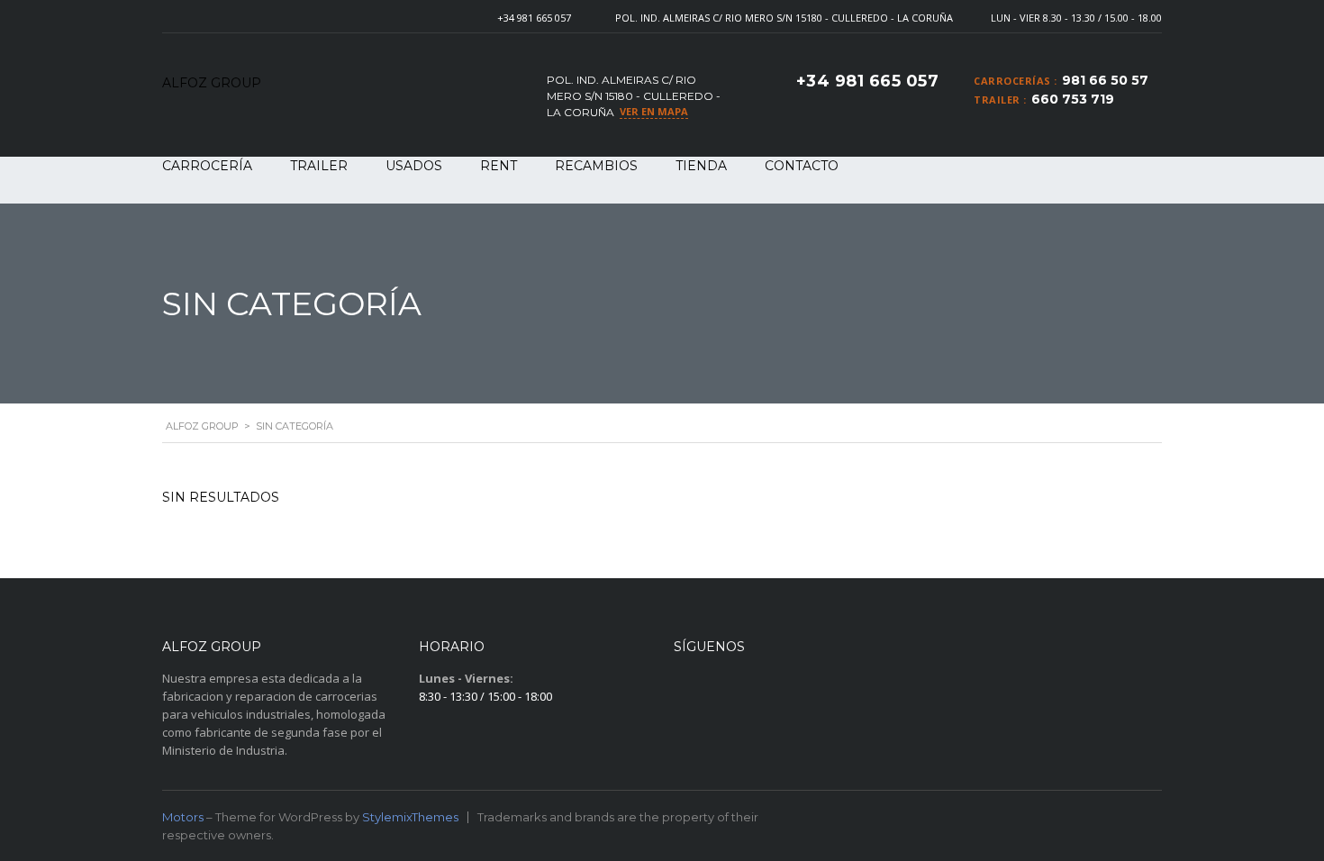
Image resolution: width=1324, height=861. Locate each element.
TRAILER (319, 166)
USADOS (413, 166)
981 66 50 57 (1105, 80)
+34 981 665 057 (534, 17)
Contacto (802, 166)
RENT (498, 166)
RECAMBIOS (596, 166)
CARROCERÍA (207, 166)
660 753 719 (1072, 99)
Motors (183, 817)
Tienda (701, 166)
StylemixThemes (410, 817)
